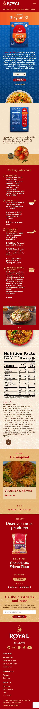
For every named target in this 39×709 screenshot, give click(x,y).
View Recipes (19, 85)
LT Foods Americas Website (11, 705)
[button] (18, 327)
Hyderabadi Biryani (11, 52)
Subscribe (19, 617)
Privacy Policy (26, 700)
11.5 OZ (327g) (19, 74)
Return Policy (7, 703)
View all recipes (19, 510)
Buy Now (19, 80)
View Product (19, 575)
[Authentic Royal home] (19, 632)
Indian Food (18, 9)
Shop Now (6, 678)
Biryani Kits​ (29, 9)
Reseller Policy (16, 703)
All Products (7, 9)
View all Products (19, 587)
